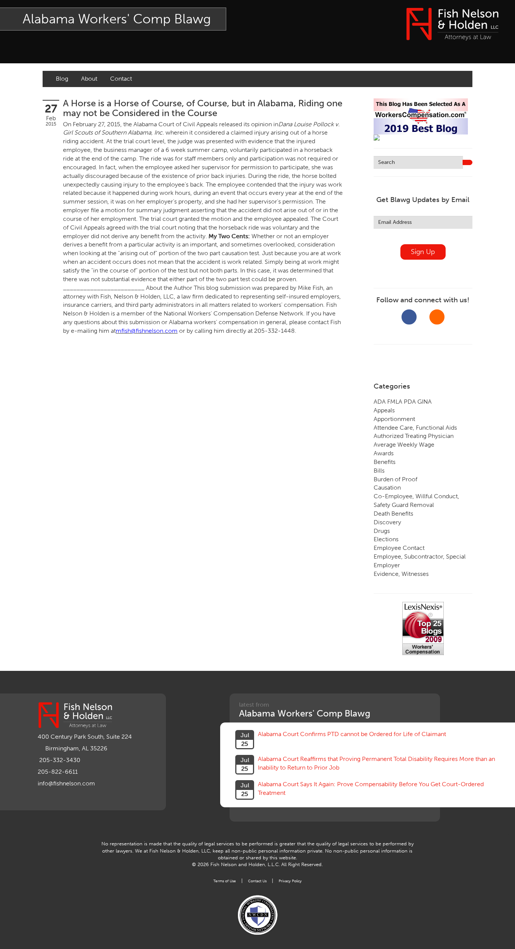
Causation (387, 487)
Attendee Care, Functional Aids (415, 427)
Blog (62, 78)
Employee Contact (399, 547)
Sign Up (423, 252)
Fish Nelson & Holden (452, 24)
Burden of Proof (395, 479)
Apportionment (394, 418)
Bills (379, 470)
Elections (386, 539)
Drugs (382, 530)
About (89, 78)
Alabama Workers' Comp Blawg (117, 19)
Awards (384, 453)
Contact (121, 78)
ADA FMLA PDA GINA (403, 401)
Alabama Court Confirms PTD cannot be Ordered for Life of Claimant (352, 734)
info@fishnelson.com (66, 783)
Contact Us (257, 881)
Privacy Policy (290, 881)
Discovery (387, 522)
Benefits (384, 461)
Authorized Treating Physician (414, 435)
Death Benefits (393, 513)
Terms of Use (224, 881)
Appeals (384, 410)
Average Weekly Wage (404, 444)
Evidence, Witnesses (401, 573)
